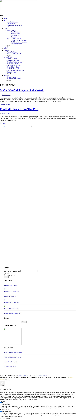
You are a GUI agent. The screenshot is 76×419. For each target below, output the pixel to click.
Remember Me (10, 275)
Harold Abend (6, 95)
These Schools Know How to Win (11, 308)
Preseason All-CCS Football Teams (11, 291)
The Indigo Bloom (41, 376)
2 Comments (3, 123)
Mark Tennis (6, 113)
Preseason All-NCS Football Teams (11, 302)
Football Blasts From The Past (19, 109)
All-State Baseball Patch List (10, 366)
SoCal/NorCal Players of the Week (22, 90)
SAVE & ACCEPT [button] (5, 418)
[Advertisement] (15, 12)
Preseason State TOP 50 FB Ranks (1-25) (13, 313)
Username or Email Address (12, 271)
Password (6, 273)
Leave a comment (5, 104)
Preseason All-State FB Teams (10, 285)
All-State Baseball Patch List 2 (10, 362)
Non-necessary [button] (4, 409)
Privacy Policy (23, 376)
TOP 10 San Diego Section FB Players (12, 357)
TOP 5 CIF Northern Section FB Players (13, 352)
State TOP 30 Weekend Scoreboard (11, 296)
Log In (6, 277)
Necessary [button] (3, 401)
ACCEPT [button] (7, 379)
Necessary (5, 403)
